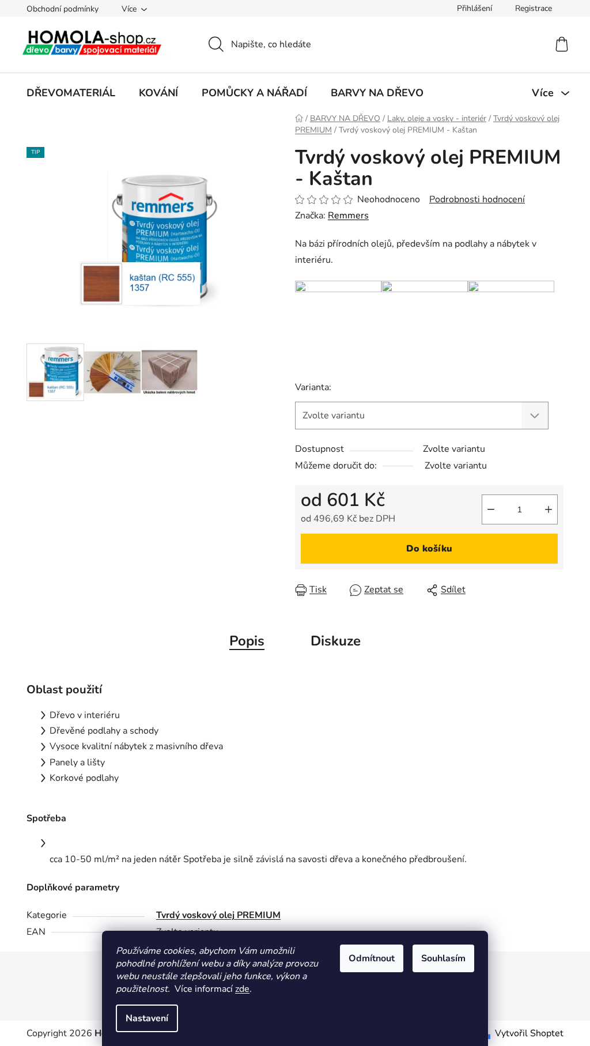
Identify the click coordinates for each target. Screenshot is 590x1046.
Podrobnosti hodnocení (477, 199)
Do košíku (429, 548)
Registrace (533, 8)
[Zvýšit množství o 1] (548, 509)
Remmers (348, 215)
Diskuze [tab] (336, 641)
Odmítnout (372, 958)
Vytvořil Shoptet (529, 1033)
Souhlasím (443, 958)
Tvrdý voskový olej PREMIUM (218, 915)
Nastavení (147, 1018)
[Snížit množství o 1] (491, 509)
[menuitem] (71, 92)
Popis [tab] (246, 641)
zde (242, 989)
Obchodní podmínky (63, 8)
